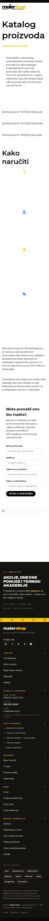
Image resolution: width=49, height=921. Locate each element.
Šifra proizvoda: (14, 446)
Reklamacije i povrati (12, 830)
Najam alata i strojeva (13, 670)
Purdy (6, 787)
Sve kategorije (10, 658)
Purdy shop (8, 804)
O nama (7, 766)
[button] (32, 7)
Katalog (7, 682)
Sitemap (23, 912)
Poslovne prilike (10, 772)
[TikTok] (18, 644)
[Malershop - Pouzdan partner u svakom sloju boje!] (15, 7)
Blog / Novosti (10, 760)
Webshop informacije (14, 819)
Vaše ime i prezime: (16, 469)
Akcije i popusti (10, 664)
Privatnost (14, 912)
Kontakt (7, 854)
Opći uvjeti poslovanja (13, 836)
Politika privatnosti (11, 842)
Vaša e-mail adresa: (16, 481)
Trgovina (8, 653)
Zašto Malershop (12, 723)
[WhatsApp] (30, 644)
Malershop (9, 755)
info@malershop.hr (12, 711)
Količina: (10, 458)
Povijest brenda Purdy (13, 798)
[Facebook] (12, 644)
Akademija (8, 676)
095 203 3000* (11, 704)
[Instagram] (5, 644)
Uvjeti (5, 912)
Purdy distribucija (11, 810)
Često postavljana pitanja (15, 848)
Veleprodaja (9, 779)
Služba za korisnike (14, 691)
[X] (24, 644)
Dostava (7, 824)
